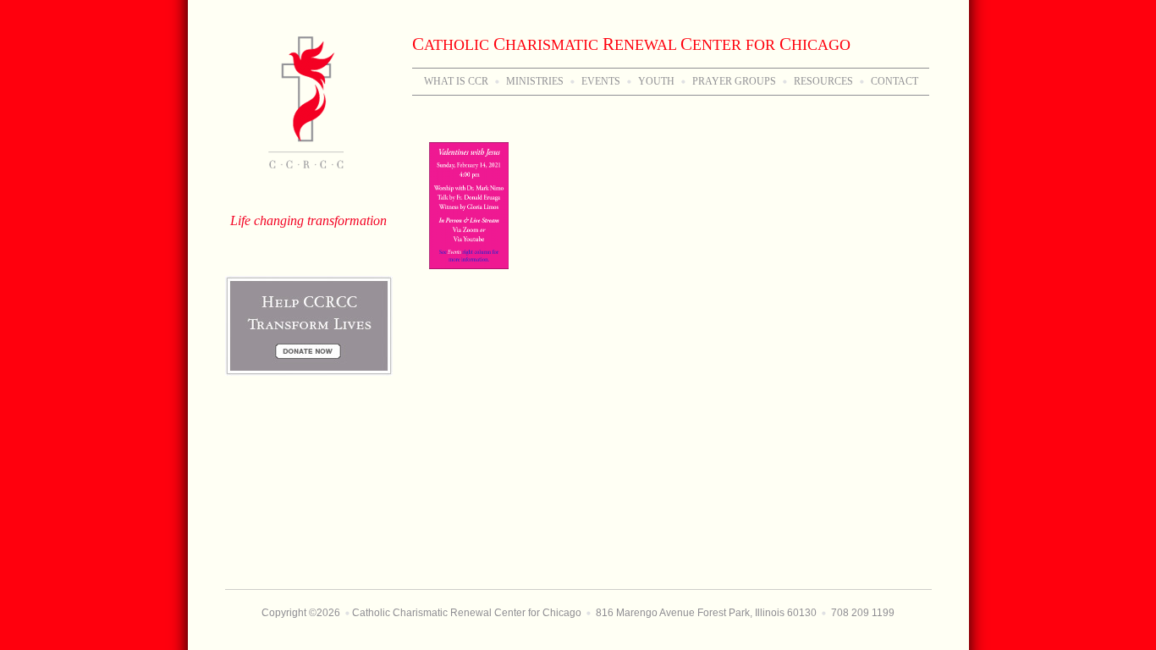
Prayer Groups (734, 81)
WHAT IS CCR (456, 81)
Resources (823, 81)
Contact (894, 81)
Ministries (535, 81)
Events (600, 81)
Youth (656, 81)
